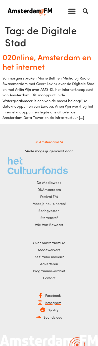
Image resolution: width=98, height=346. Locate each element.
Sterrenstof (49, 218)
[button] (72, 11)
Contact (49, 278)
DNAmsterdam (49, 189)
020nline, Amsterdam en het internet (47, 62)
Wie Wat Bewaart (49, 225)
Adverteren (49, 264)
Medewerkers (49, 250)
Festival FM (49, 196)
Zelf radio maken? (49, 257)
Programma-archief (49, 271)
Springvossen (49, 211)
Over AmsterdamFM (49, 243)
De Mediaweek (49, 182)
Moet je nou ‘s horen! (49, 203)
